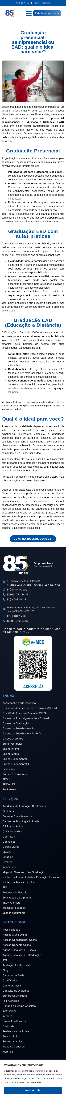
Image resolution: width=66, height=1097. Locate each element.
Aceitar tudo (33, 1090)
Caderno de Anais (13, 975)
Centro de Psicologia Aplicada (21, 821)
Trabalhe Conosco (14, 1046)
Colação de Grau (13, 831)
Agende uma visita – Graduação (22, 955)
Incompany (9, 867)
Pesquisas (9, 769)
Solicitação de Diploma (17, 897)
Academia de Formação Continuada (24, 806)
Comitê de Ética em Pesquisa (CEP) (24, 713)
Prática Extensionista (15, 774)
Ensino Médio (11, 753)
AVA (5, 960)
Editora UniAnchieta (15, 995)
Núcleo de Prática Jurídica (19, 882)
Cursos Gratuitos (13, 738)
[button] (29, 13)
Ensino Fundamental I (15, 758)
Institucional (10, 1011)
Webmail (8, 1051)
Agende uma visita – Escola (19, 950)
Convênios (9, 841)
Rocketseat (9, 789)
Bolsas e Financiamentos (17, 816)
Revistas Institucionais (16, 1031)
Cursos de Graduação (16, 723)
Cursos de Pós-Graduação (19, 728)
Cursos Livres (11, 846)
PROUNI (7, 779)
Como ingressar (12, 985)
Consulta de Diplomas (16, 990)
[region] (33, 1078)
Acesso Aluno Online (15, 934)
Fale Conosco (11, 1000)
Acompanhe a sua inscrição (19, 703)
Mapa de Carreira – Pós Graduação (24, 872)
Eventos (7, 862)
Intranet (7, 1016)
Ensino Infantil (11, 748)
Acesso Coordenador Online (20, 939)
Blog (5, 970)
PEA (5, 887)
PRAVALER (9, 784)
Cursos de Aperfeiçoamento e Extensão (27, 718)
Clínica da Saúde (13, 826)
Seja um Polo (10, 1036)
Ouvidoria (8, 1026)
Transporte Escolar (14, 907)
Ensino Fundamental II (16, 764)
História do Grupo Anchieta (19, 1005)
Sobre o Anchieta (13, 1041)
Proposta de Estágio (15, 892)
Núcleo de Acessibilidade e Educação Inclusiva (31, 877)
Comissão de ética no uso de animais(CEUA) (30, 708)
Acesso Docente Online (17, 944)
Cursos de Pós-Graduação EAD (22, 733)
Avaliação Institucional (16, 965)
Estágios (8, 856)
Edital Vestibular (12, 743)
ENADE (7, 851)
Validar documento (14, 912)
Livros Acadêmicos (14, 1021)
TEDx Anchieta (12, 902)
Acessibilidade (11, 929)
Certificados (10, 980)
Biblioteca (9, 811)
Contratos (9, 836)
